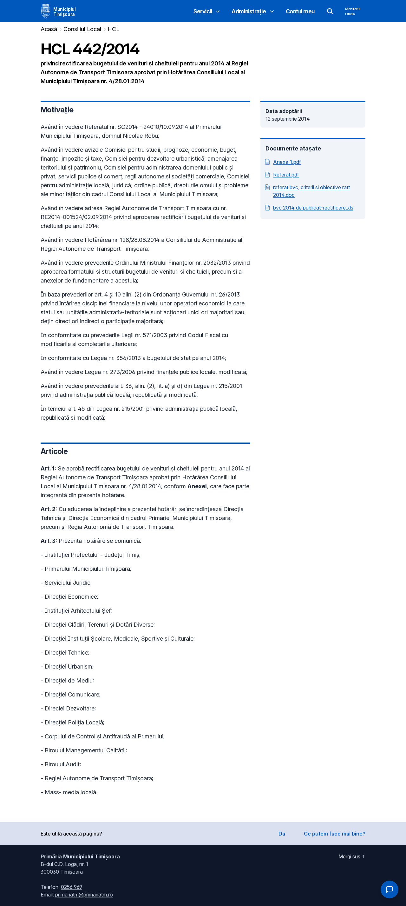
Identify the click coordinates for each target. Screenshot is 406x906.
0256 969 (71, 887)
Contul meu (300, 11)
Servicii (202, 11)
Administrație (249, 11)
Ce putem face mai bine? (334, 833)
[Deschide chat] (389, 889)
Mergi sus (349, 856)
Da (281, 833)
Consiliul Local (82, 29)
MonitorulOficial (352, 11)
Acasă (49, 29)
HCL (113, 29)
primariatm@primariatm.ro (84, 894)
